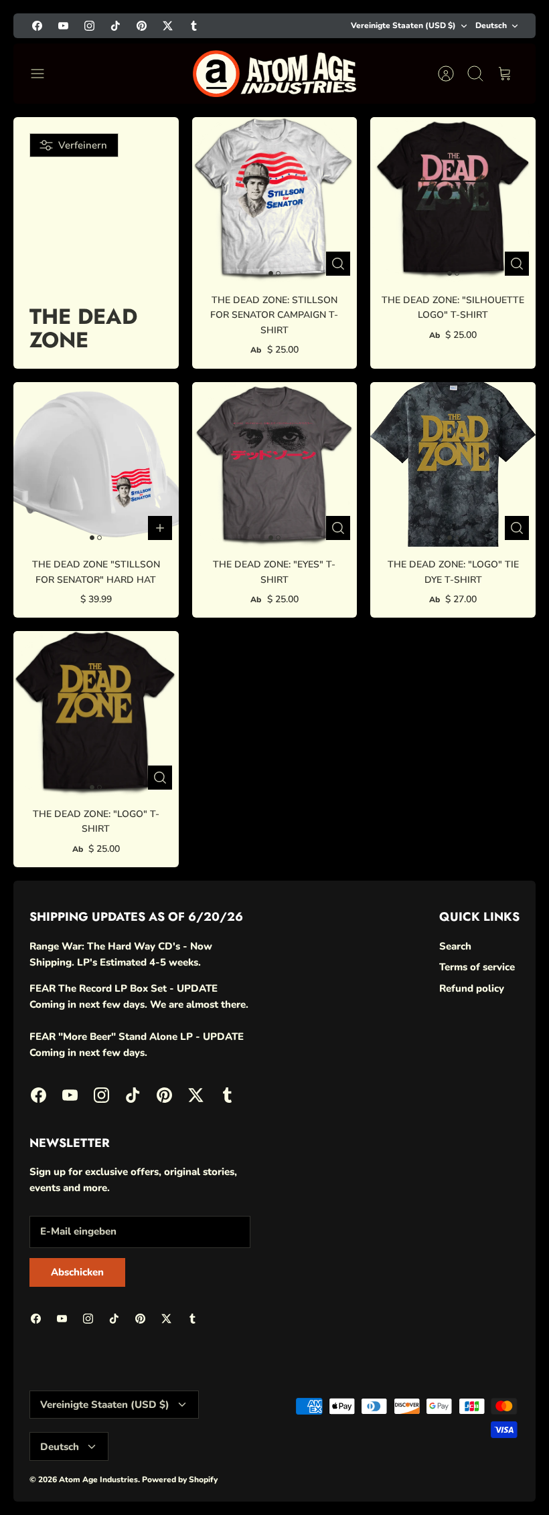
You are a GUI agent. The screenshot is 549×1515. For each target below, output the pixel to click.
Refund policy (471, 988)
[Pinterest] (142, 25)
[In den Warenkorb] (160, 528)
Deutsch (491, 25)
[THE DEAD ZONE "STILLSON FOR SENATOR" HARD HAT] (96, 464)
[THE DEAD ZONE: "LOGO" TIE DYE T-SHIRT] (453, 464)
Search (455, 946)
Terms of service (477, 967)
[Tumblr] (194, 25)
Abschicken (77, 1272)
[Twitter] (168, 25)
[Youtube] (63, 25)
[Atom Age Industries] (274, 73)
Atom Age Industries (98, 1479)
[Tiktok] (115, 25)
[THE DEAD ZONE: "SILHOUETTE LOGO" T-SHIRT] (453, 199)
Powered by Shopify (180, 1479)
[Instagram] (89, 25)
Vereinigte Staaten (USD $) (403, 25)
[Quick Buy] (338, 264)
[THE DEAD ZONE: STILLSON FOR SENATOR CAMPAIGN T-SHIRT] (275, 199)
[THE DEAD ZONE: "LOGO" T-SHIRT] (96, 713)
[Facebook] (37, 25)
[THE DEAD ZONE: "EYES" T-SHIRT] (275, 464)
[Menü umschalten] (44, 74)
